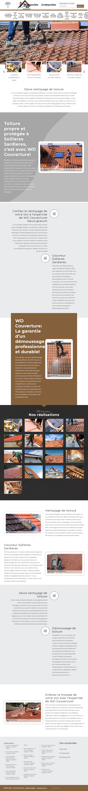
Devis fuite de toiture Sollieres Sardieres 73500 (30, 769)
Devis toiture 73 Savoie (80, 15)
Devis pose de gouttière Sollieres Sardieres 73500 (29, 763)
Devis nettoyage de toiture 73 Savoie (74, 425)
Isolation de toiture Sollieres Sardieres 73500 (47, 751)
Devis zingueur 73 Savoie (53, 15)
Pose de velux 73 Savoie (15, 15)
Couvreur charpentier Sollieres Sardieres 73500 (12, 747)
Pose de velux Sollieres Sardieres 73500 (48, 746)
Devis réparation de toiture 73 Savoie (33, 440)
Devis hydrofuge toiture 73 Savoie (52, 456)
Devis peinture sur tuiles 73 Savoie (13, 473)
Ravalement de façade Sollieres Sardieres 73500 (48, 758)
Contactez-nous (41, 788)
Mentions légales (30, 788)
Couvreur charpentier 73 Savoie (8, 15)
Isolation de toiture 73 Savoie (21, 15)
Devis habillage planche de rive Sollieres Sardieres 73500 (11, 759)
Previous (4, 72)
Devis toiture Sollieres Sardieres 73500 (12, 752)
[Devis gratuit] (8, 7)
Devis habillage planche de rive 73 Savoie (34, 457)
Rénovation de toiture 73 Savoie (37, 15)
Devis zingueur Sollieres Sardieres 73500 (29, 756)
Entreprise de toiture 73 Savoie (73, 15)
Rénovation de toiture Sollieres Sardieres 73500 (48, 764)
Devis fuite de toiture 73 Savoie (66, 15)
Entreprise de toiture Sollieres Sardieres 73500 (30, 776)
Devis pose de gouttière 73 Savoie (60, 15)
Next (84, 72)
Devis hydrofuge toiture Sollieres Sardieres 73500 (11, 772)
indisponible (31, 5)
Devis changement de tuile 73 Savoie (34, 425)
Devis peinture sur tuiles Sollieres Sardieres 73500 (11, 766)
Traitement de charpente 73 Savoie (45, 15)
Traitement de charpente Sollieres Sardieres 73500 (47, 771)
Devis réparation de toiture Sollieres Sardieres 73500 (29, 750)
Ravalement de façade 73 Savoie (29, 15)
